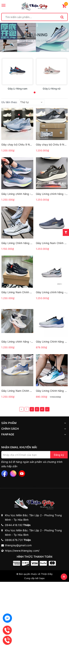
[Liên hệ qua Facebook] (7, 618)
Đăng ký (59, 454)
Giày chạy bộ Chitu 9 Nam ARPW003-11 (26, 144)
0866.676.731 (18, 539)
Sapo (42, 578)
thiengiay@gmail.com (18, 545)
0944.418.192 (18, 525)
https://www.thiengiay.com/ (22, 550)
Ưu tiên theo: (9, 102)
